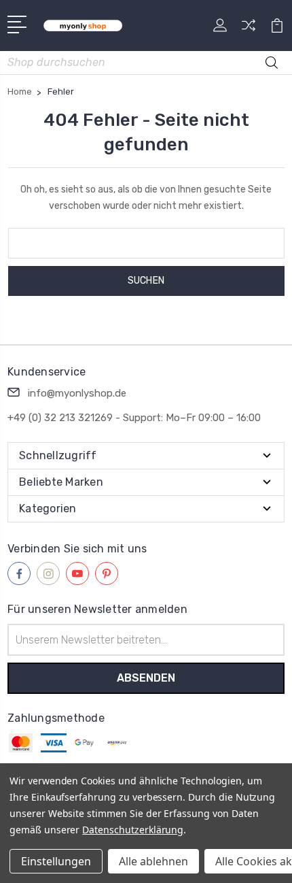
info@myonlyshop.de (77, 393)
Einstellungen (56, 861)
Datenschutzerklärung (132, 829)
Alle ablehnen (153, 861)
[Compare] (248, 29)
